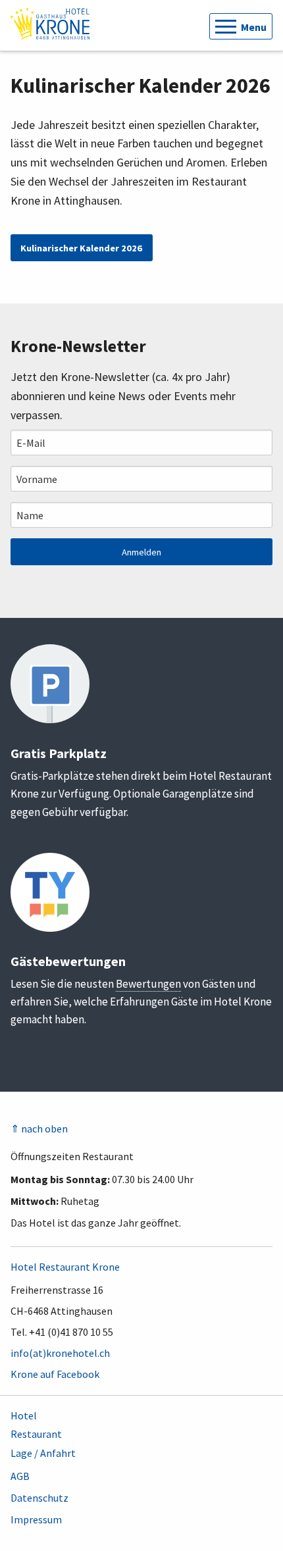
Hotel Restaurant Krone (65, 1266)
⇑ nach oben (39, 1128)
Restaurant (36, 1433)
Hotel (24, 1415)
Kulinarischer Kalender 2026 (81, 248)
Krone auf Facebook (55, 1374)
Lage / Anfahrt (43, 1453)
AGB (20, 1476)
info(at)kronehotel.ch (60, 1353)
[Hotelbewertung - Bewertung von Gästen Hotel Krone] (50, 891)
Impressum (36, 1519)
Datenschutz (39, 1497)
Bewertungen (148, 984)
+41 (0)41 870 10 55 (71, 1331)
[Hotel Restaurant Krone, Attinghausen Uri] (50, 22)
